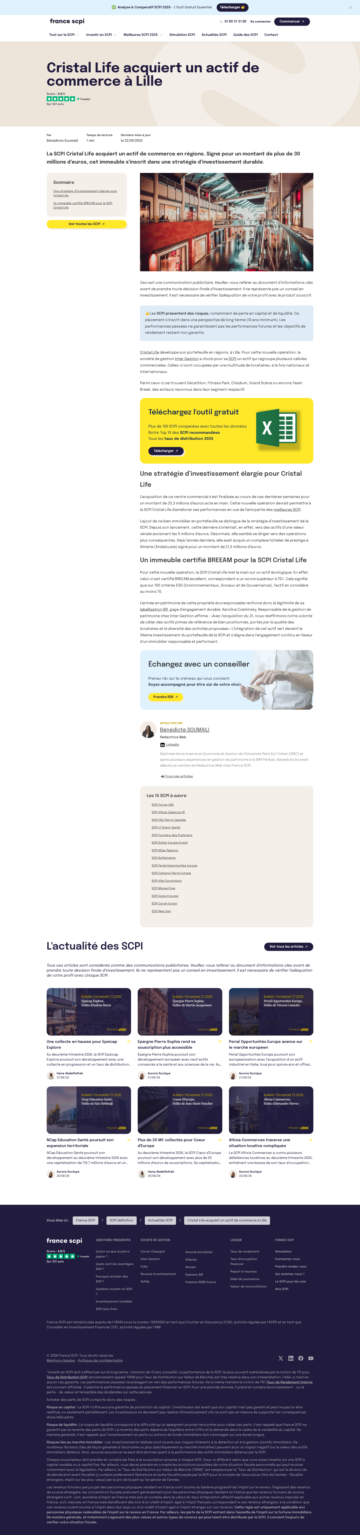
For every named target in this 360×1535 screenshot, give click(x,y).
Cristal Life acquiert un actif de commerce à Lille (227, 1220)
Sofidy (145, 1281)
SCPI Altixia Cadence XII (168, 812)
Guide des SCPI (245, 35)
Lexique (236, 1240)
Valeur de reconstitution (248, 1286)
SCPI (232, 359)
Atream (190, 1267)
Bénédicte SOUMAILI (184, 730)
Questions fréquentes (113, 1240)
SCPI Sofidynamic (164, 858)
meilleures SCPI (287, 510)
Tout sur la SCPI (62, 35)
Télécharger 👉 (232, 7)
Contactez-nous (287, 1259)
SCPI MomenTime (163, 888)
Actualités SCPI (214, 35)
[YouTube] (310, 1358)
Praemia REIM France (200, 1282)
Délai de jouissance (244, 1279)
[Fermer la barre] (350, 7)
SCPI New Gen (161, 911)
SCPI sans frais (106, 1309)
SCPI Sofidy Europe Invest (170, 842)
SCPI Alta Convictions (167, 880)
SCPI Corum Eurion (164, 903)
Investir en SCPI (99, 35)
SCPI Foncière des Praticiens (172, 835)
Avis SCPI (281, 1289)
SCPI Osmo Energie (165, 896)
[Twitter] (280, 1358)
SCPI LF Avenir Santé (166, 827)
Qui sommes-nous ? (290, 1274)
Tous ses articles (179, 776)
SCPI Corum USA (163, 804)
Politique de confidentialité (100, 1360)
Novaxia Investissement (158, 1274)
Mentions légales (61, 1360)
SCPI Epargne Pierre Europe (171, 873)
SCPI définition (121, 1220)
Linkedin (172, 745)
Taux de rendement (244, 1251)
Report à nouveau (243, 1271)
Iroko (144, 1266)
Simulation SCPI (182, 35)
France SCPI (85, 1220)
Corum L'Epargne (153, 1251)
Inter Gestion (187, 359)
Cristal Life (149, 352)
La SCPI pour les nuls (290, 1281)
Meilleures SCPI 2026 (141, 35)
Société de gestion (155, 1240)
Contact (271, 35)
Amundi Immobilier (199, 1252)
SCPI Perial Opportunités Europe (174, 865)
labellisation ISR (154, 610)
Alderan (191, 1259)
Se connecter (260, 21)
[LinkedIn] (290, 1358)
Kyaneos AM (194, 1274)
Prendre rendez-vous (290, 1266)
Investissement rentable (114, 1301)
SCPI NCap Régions (165, 850)
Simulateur (283, 1251)
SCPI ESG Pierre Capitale (169, 820)
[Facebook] (300, 1358)
